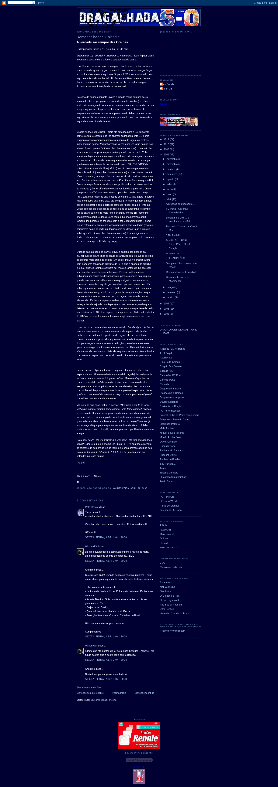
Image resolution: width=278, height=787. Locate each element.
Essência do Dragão (171, 406)
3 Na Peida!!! (173, 235)
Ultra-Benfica (167, 609)
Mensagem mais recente (90, 692)
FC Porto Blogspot (170, 410)
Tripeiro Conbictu (169, 472)
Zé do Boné (166, 481)
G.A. (162, 562)
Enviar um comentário (89, 687)
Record (164, 543)
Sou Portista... (168, 463)
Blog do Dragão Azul (171, 366)
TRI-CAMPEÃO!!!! (176, 258)
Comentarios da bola (171, 567)
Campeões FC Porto (171, 375)
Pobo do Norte (167, 446)
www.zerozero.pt (169, 547)
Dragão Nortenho (169, 401)
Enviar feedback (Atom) (103, 699)
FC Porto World (168, 501)
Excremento (166, 582)
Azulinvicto (166, 357)
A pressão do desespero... (180, 203)
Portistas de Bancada (171, 450)
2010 (167, 144)
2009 (167, 149)
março (170, 287)
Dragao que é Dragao (171, 393)
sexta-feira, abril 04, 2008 (106, 537)
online (163, 104)
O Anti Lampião (168, 441)
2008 (167, 154)
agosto (171, 179)
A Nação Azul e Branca (172, 348)
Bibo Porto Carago (170, 362)
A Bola (163, 525)
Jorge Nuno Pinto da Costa (174, 419)
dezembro (172, 159)
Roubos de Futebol (170, 459)
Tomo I (163, 468)
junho (170, 189)
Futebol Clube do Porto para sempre (179, 415)
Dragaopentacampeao (172, 397)
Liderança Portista (170, 423)
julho (170, 184)
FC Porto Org (167, 496)
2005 (167, 313)
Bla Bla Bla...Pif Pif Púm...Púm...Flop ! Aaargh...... (178, 244)
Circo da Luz (167, 384)
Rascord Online (168, 454)
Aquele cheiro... (174, 253)
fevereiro (172, 292)
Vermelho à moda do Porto (174, 613)
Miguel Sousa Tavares (172, 432)
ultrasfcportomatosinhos (173, 477)
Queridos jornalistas (171, 600)
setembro (172, 174)
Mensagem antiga (144, 692)
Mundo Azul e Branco (171, 437)
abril (169, 199)
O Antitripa (165, 591)
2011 (167, 139)
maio (170, 194)
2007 (167, 303)
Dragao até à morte (170, 388)
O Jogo (164, 538)
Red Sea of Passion (171, 604)
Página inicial (119, 692)
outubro (171, 169)
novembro (172, 164)
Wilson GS (91, 546)
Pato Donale (92, 507)
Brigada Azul (167, 370)
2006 (167, 308)
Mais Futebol (167, 534)
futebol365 (165, 529)
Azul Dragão (166, 353)
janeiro (171, 297)
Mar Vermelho (167, 586)
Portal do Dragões (169, 505)
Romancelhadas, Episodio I (181, 272)
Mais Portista (167, 428)
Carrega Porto (167, 379)
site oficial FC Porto (171, 510)
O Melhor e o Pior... (170, 595)
